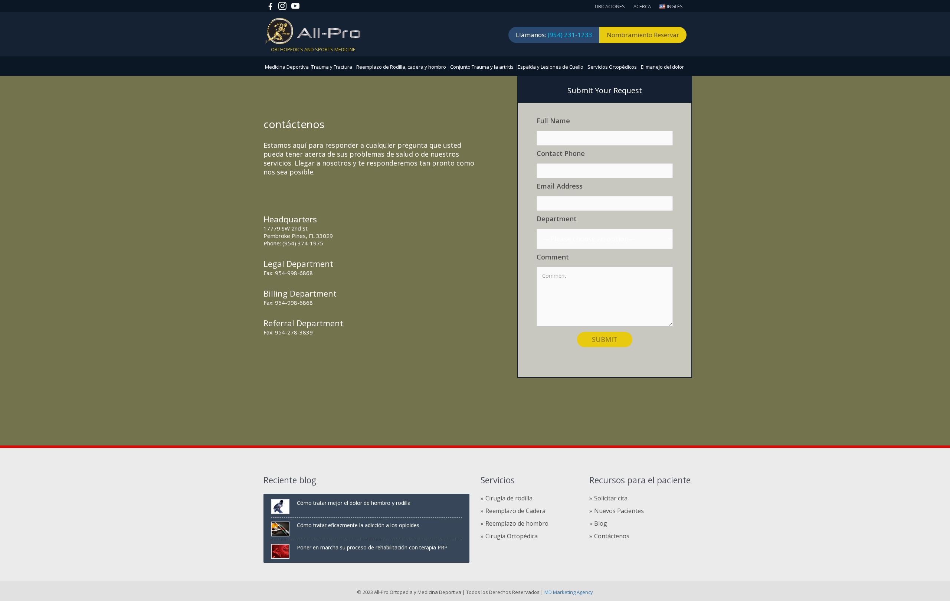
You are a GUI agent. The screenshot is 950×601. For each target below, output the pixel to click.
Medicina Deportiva (287, 66)
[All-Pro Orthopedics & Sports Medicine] (312, 30)
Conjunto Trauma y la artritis (482, 66)
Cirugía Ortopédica (511, 536)
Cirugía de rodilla (509, 498)
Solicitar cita (611, 498)
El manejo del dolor (662, 66)
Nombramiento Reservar (643, 34)
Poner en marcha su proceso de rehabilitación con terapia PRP (372, 547)
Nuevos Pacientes (619, 511)
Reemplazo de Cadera (515, 511)
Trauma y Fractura (331, 66)
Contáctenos (611, 536)
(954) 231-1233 (570, 34)
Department (557, 219)
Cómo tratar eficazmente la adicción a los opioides (358, 525)
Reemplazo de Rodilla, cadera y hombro (401, 66)
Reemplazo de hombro (516, 523)
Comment (553, 257)
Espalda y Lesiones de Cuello (550, 66)
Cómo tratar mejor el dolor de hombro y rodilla (353, 502)
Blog (600, 523)
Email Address (560, 186)
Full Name (553, 121)
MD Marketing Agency (568, 592)
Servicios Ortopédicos (612, 66)
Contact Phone (561, 153)
